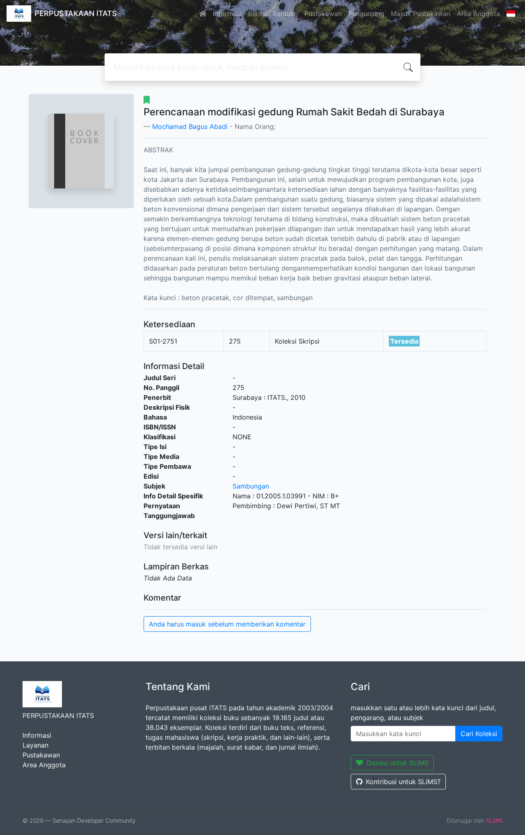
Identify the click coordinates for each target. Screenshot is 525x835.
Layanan (35, 745)
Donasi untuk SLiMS (398, 763)
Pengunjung (366, 13)
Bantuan (285, 13)
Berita (257, 13)
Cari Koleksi (479, 733)
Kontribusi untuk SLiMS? (403, 782)
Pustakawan (323, 13)
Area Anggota (478, 13)
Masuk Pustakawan (420, 13)
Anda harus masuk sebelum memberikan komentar (227, 624)
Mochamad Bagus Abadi (190, 126)
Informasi (227, 13)
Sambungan (251, 486)
